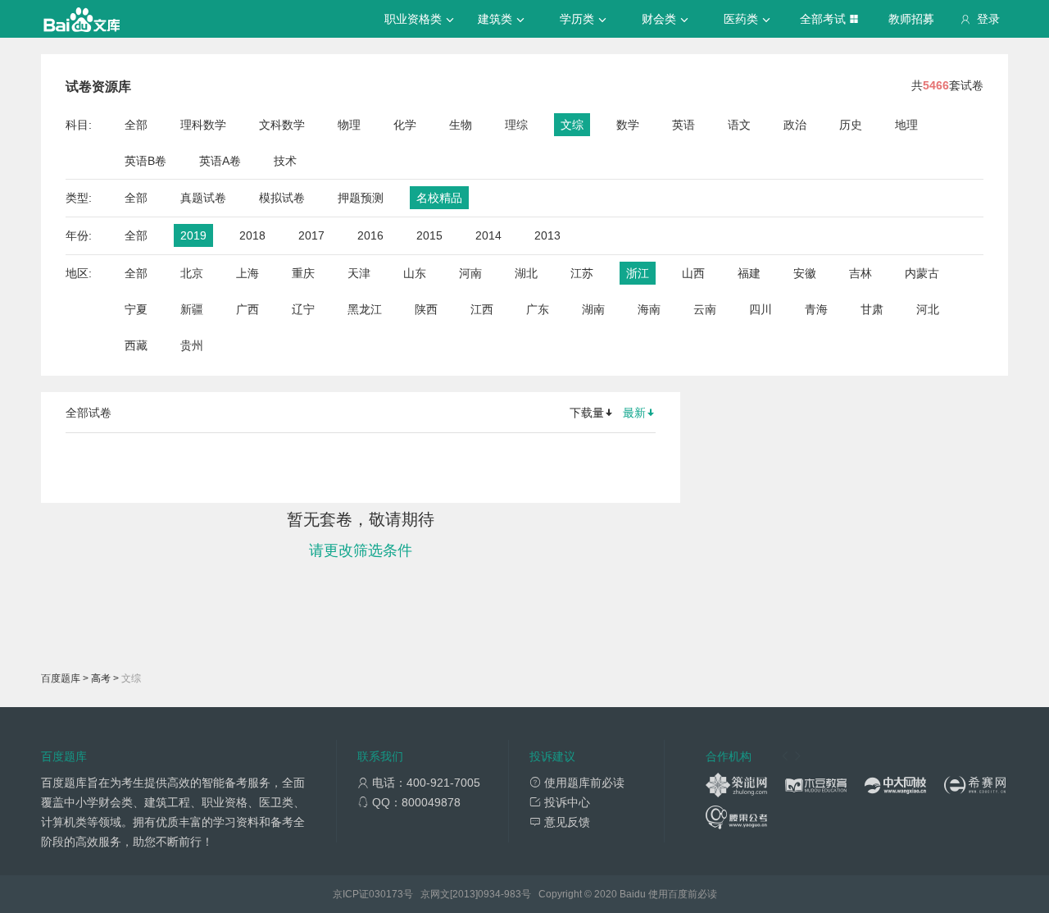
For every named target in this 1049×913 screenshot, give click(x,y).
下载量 (587, 412)
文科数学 (282, 124)
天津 (358, 273)
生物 (460, 124)
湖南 (593, 309)
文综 (572, 124)
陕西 (426, 309)
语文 (739, 124)
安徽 (804, 273)
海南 (649, 309)
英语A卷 (220, 160)
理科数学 (203, 124)
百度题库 (60, 678)
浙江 (637, 273)
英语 (683, 124)
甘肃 (872, 309)
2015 (429, 235)
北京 (191, 273)
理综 (516, 124)
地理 (906, 124)
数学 (627, 124)
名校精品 (439, 197)
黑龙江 (364, 309)
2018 (252, 235)
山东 (414, 273)
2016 (370, 235)
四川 (760, 309)
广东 (537, 309)
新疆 (191, 309)
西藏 (136, 345)
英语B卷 (145, 160)
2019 (193, 235)
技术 (285, 160)
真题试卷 (203, 197)
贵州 (191, 345)
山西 (693, 273)
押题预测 (361, 197)
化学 (404, 124)
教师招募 (911, 18)
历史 (850, 124)
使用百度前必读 (682, 894)
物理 (349, 124)
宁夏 (136, 309)
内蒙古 (922, 273)
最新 (634, 412)
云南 (704, 309)
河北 (927, 309)
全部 (136, 124)
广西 (247, 309)
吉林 (860, 273)
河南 (470, 273)
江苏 (581, 273)
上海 (247, 273)
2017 (311, 235)
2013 (547, 235)
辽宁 (303, 309)
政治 (794, 124)
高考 (101, 678)
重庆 (303, 273)
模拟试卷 (282, 197)
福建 (749, 273)
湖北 (526, 273)
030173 (386, 894)
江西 (481, 309)
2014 (488, 235)
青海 (816, 309)
